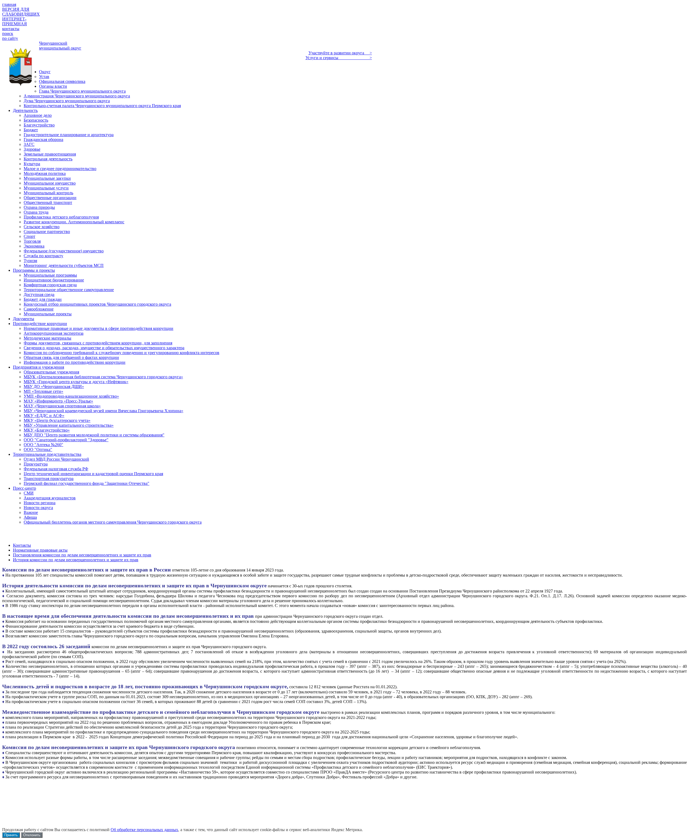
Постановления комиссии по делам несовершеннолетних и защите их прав (82, 555)
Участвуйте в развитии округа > (340, 53)
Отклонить (31, 835)
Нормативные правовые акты (40, 550)
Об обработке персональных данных (144, 829)
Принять (11, 835)
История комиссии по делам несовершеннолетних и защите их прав (75, 559)
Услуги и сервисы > (338, 57)
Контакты (22, 545)
